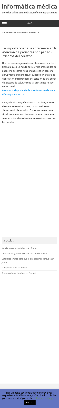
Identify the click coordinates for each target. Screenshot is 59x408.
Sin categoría (19, 102)
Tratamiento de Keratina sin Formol (19, 273)
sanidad (10, 122)
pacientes (14, 114)
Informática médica (29, 6)
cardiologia (42, 102)
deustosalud (22, 110)
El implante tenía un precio (14, 267)
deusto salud (9, 110)
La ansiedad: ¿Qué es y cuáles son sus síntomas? (24, 253)
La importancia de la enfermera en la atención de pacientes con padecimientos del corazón (29, 52)
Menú (29, 23)
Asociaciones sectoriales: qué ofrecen (19, 248)
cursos (47, 106)
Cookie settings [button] (45, 398)
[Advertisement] (11, 183)
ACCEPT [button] (30, 402)
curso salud (37, 106)
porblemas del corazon (31, 114)
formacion (35, 110)
